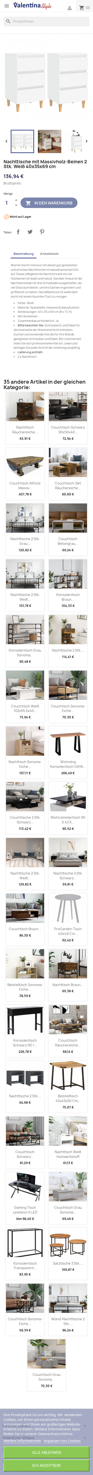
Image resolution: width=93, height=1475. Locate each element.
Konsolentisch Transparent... (25, 1265)
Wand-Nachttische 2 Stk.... (68, 1321)
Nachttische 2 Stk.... (68, 650)
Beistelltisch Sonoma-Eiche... (25, 987)
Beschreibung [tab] (24, 254)
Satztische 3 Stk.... (68, 1263)
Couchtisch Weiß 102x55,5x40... (25, 708)
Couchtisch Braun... (25, 929)
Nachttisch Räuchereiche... (25, 429)
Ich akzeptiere (46, 1465)
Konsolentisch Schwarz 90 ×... (25, 1042)
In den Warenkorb (49, 203)
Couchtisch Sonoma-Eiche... (68, 708)
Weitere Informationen (22, 1440)
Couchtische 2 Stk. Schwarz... (25, 819)
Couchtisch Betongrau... (68, 541)
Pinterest (42, 232)
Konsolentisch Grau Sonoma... (25, 652)
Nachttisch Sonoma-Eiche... (25, 764)
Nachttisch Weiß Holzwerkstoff (68, 1154)
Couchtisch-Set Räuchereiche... (68, 485)
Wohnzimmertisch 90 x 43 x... (68, 819)
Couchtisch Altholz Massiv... (25, 485)
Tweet (30, 232)
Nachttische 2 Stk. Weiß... (25, 597)
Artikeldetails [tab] (49, 254)
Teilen (18, 232)
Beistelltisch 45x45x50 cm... (68, 1098)
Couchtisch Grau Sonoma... (68, 1209)
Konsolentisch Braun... (68, 597)
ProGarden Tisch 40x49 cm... (68, 931)
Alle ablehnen (46, 1452)
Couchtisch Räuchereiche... (68, 1042)
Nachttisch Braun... (67, 984)
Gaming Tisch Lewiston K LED (25, 1209)
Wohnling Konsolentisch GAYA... (68, 764)
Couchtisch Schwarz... (25, 1154)
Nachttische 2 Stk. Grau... (25, 541)
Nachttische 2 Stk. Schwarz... (68, 875)
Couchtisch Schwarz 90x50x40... (68, 429)
